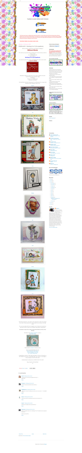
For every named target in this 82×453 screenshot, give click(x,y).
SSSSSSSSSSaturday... (53, 150)
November (53, 184)
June (52, 191)
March (52, 195)
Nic (32, 220)
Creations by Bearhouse (54, 138)
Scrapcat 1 (23, 383)
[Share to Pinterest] (34, 368)
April (52, 194)
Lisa (32, 293)
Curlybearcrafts (53, 141)
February (52, 197)
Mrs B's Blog (52, 152)
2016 (51, 179)
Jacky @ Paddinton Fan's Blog (32, 352)
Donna (33, 266)
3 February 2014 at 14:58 (31, 389)
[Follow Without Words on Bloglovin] (54, 46)
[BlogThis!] (31, 368)
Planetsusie (23, 409)
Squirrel (32, 85)
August (52, 188)
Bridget (32, 193)
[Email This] (30, 368)
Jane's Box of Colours (54, 147)
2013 (51, 202)
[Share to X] (32, 368)
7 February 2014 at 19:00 (28, 403)
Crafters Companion (33, 332)
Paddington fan (24, 389)
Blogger (45, 444)
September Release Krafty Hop (54, 145)
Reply (22, 386)
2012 (51, 204)
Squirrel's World (53, 157)
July (52, 190)
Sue (32, 112)
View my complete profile (53, 227)
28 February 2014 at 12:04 (30, 409)
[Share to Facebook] (33, 368)
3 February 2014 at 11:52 (30, 383)
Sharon (22, 396)
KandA (22, 403)
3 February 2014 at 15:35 (28, 396)
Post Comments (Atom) (27, 435)
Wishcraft (52, 163)
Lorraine (32, 139)
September (53, 187)
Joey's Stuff (52, 149)
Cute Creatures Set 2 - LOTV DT (55, 153)
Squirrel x (57, 208)
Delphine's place (53, 144)
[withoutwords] (56, 109)
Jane (32, 245)
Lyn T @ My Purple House (32, 353)
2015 (51, 180)
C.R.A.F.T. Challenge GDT (54, 164)
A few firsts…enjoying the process (55, 142)
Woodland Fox (52, 155)
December (53, 183)
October (52, 186)
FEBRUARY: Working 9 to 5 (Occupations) (55, 199)
